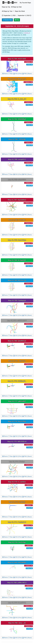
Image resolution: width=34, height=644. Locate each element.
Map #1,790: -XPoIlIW (17, 139)
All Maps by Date (16, 7)
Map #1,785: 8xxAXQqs (17, 240)
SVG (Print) (18, 73)
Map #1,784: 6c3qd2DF (17, 260)
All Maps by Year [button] (7, 11)
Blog (17, 20)
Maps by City (6, 7)
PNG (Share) (28, 73)
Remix (6, 73)
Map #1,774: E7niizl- (17, 461)
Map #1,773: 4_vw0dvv (17, 482)
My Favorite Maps (25, 2)
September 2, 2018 (9, 15)
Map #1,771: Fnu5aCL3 (17, 522)
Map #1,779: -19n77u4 (17, 361)
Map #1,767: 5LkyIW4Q (17, 603)
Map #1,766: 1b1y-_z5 (17, 623)
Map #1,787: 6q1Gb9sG (17, 200)
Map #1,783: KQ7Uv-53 (17, 280)
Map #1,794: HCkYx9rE (17, 59)
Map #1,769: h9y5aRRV (17, 562)
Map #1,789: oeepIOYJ (17, 159)
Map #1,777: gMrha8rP (17, 401)
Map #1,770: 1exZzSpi (17, 542)
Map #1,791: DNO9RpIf (17, 119)
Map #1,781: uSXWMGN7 (17, 320)
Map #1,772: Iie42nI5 (17, 502)
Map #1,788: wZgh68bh (17, 179)
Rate (11, 73)
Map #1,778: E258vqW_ (17, 381)
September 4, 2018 (24, 15)
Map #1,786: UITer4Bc (17, 220)
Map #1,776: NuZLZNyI (17, 421)
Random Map (8, 20)
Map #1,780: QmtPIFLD (17, 341)
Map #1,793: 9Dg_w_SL (17, 79)
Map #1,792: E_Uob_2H (17, 99)
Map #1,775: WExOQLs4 (17, 441)
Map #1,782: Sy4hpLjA (17, 300)
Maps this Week (20, 11)
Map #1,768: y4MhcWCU (17, 582)
